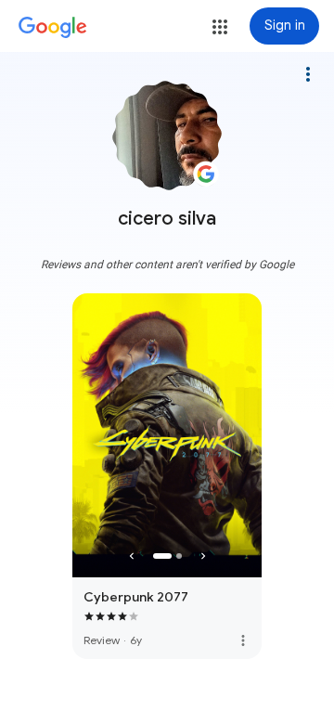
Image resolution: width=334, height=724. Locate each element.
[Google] (53, 28)
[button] (219, 26)
